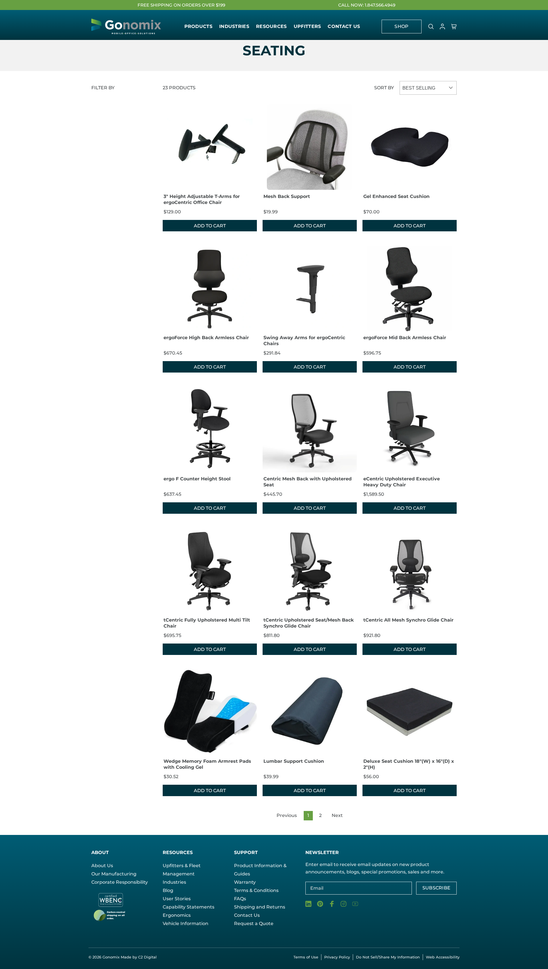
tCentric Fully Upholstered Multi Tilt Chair (207, 623)
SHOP (401, 26)
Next (337, 815)
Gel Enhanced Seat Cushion (396, 196)
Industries (174, 882)
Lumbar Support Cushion (293, 761)
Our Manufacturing (113, 874)
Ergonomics (177, 915)
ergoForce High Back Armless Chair (206, 337)
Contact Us (247, 915)
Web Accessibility (443, 957)
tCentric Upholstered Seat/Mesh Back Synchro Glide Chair (308, 623)
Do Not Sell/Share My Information (388, 957)
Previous (287, 815)
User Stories (177, 898)
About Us (102, 865)
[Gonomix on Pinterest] (320, 904)
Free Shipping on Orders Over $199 (181, 5)
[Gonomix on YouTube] (355, 904)
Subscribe (436, 888)
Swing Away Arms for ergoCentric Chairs (304, 340)
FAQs (240, 898)
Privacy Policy (337, 957)
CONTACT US (344, 26)
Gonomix (111, 957)
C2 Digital (147, 957)
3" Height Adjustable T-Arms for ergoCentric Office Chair (202, 199)
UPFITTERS (307, 26)
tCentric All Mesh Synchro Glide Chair (408, 620)
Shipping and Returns (259, 907)
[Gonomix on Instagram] (343, 904)
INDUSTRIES (234, 26)
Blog (168, 890)
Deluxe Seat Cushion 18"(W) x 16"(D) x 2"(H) (408, 764)
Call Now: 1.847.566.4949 (366, 5)
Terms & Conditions (256, 890)
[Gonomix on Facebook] (332, 904)
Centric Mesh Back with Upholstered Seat (307, 481)
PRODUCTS (198, 26)
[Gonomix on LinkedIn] (308, 904)
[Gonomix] (127, 26)
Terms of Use (305, 957)
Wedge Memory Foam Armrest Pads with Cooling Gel (207, 764)
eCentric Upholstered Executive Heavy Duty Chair (401, 481)
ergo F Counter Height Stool (197, 479)
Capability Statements (188, 907)
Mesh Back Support (286, 196)
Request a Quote (253, 923)
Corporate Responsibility (119, 882)
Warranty (245, 882)
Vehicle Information (185, 923)
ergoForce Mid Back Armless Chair (404, 337)
